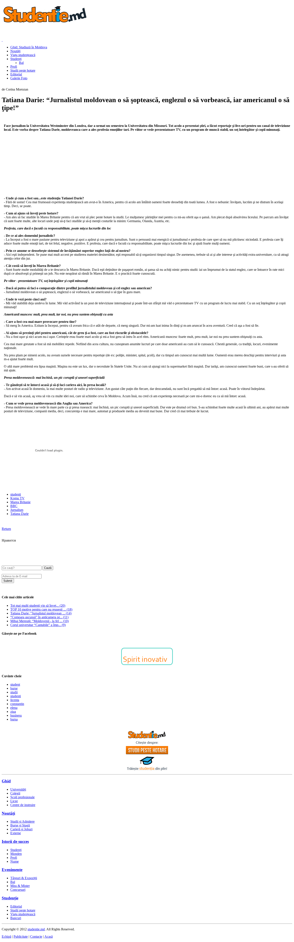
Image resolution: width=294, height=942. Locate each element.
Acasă (48, 936)
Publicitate (21, 936)
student (15, 684)
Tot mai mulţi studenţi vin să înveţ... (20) (37, 605)
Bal (12, 882)
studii (14, 692)
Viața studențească (22, 914)
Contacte (36, 936)
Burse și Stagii (20, 825)
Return (6, 529)
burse (14, 688)
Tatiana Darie (19, 514)
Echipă (6, 936)
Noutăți (8, 813)
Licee (14, 801)
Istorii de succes (15, 841)
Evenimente (12, 869)
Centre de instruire (22, 805)
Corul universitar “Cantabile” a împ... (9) (38, 625)
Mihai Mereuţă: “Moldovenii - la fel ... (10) (39, 621)
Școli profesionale (22, 797)
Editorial (16, 906)
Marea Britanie (20, 502)
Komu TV (17, 498)
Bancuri (15, 918)
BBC (13, 506)
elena (13, 708)
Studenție (10, 898)
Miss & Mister (20, 886)
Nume (14, 861)
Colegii (15, 793)
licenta (14, 700)
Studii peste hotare (22, 910)
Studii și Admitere (22, 821)
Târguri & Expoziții (23, 878)
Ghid (6, 781)
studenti (15, 494)
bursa (14, 719)
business (16, 715)
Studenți (16, 850)
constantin (17, 704)
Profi (13, 857)
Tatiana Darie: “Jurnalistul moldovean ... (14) (40, 613)
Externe (15, 833)
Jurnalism (16, 510)
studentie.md (36, 929)
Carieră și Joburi (21, 829)
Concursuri (17, 889)
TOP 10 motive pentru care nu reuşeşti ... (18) (41, 609)
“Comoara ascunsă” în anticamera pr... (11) (39, 617)
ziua (13, 711)
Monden (16, 854)
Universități (18, 789)
